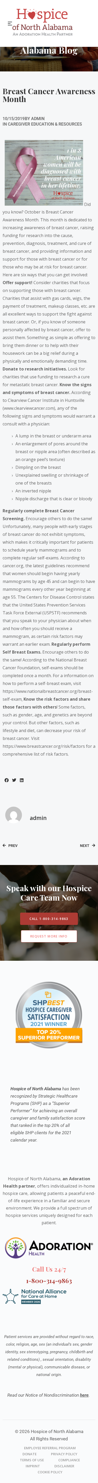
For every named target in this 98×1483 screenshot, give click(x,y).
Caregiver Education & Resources (45, 124)
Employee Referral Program (50, 1448)
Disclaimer (64, 1466)
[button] (6, 780)
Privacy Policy (64, 1454)
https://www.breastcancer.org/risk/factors (44, 746)
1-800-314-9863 (49, 1280)
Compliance (69, 1460)
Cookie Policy (50, 1472)
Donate (29, 1454)
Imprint (33, 1466)
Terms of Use (32, 1460)
